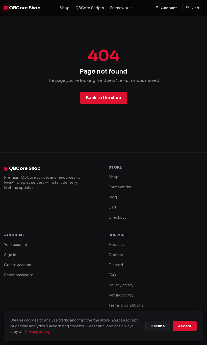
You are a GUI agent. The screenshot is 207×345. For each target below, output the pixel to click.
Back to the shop (103, 97)
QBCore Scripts (89, 8)
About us (117, 244)
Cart (196, 8)
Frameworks (121, 8)
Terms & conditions (126, 305)
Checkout (117, 217)
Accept (185, 326)
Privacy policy (121, 285)
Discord (116, 265)
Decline (158, 326)
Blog (113, 197)
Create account (18, 265)
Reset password (18, 275)
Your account (15, 244)
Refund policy (121, 295)
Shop (64, 8)
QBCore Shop (22, 8)
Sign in (10, 254)
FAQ (112, 275)
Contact (116, 254)
